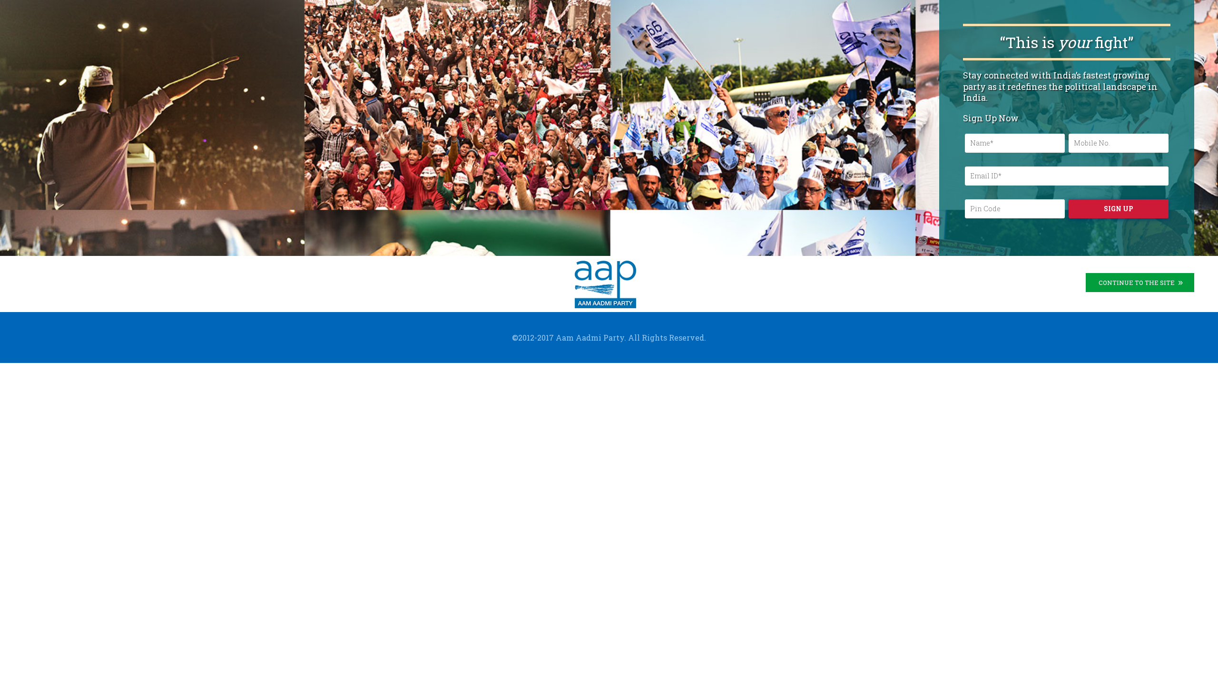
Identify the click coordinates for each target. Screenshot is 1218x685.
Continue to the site (1137, 282)
